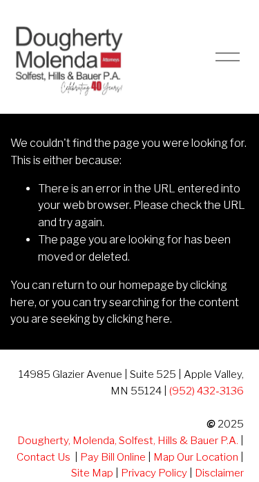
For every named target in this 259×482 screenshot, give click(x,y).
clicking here (138, 318)
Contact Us (43, 456)
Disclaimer (219, 472)
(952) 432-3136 (206, 390)
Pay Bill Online (113, 456)
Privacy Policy (154, 472)
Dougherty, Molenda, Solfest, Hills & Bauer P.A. (127, 440)
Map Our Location (195, 456)
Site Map (92, 472)
